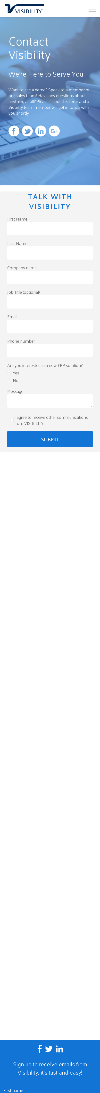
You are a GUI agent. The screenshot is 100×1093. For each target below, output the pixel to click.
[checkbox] (50, 375)
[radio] (50, 372)
